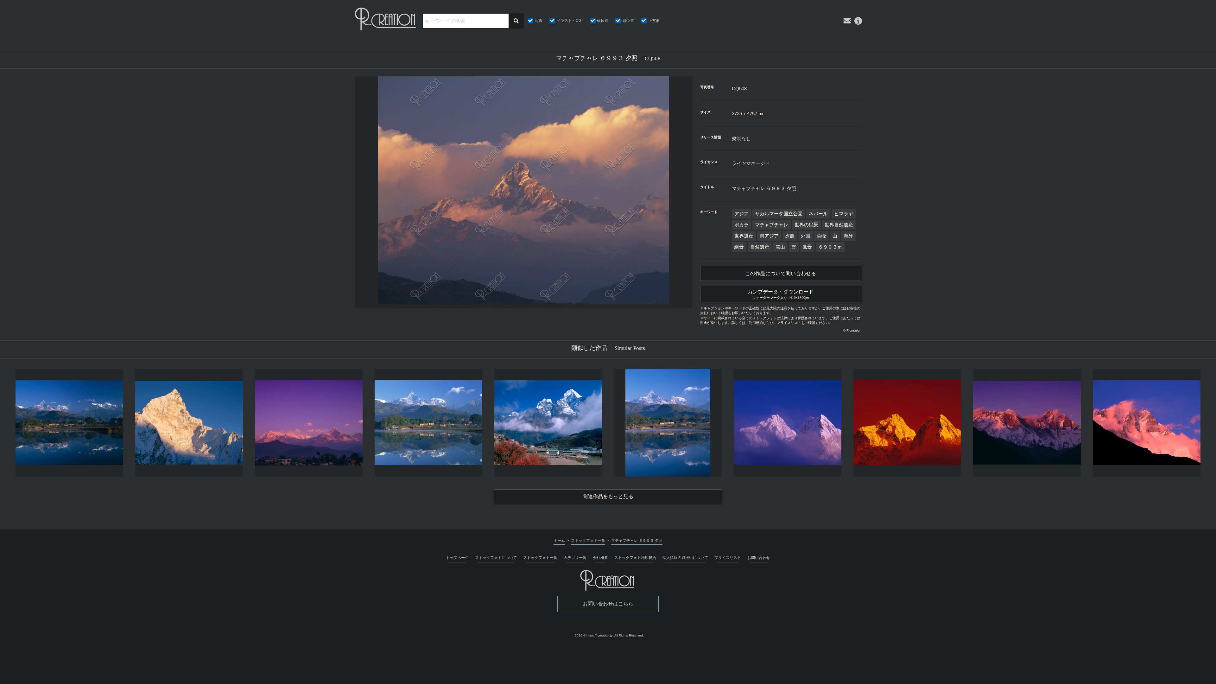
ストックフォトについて (496, 557)
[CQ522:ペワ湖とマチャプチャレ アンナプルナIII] (428, 422)
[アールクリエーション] (386, 19)
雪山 (780, 247)
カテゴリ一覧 (575, 557)
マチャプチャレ (771, 224)
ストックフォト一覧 (540, 557)
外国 (805, 235)
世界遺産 (743, 235)
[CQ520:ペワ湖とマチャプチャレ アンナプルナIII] (668, 422)
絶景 (739, 247)
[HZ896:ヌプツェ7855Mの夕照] (189, 422)
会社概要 (600, 557)
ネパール (818, 213)
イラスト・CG (569, 20)
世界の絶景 (806, 224)
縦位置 (628, 20)
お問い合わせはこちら (608, 603)
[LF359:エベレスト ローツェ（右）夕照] (1027, 422)
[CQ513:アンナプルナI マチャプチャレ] (309, 422)
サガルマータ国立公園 (778, 213)
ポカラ (741, 224)
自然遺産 (759, 247)
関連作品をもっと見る (608, 496)
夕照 (790, 235)
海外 (848, 235)
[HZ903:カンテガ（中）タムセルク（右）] (548, 422)
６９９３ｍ (830, 247)
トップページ (457, 557)
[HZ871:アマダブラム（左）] (787, 422)
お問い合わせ (758, 557)
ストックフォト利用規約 (635, 557)
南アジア (769, 235)
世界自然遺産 (839, 224)
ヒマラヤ (843, 213)
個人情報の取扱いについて (685, 557)
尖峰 (821, 235)
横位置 (602, 20)
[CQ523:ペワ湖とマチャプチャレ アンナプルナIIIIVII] (69, 422)
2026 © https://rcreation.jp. (594, 635)
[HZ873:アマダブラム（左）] (907, 422)
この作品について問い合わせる (780, 273)
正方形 (654, 20)
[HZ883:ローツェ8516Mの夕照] (1146, 422)
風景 (807, 247)
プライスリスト (727, 557)
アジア (741, 213)
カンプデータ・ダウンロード (781, 294)
